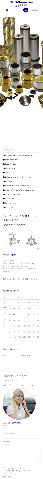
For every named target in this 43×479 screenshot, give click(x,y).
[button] (6, 10)
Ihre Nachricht (7, 441)
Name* (5, 426)
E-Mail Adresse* (8, 434)
